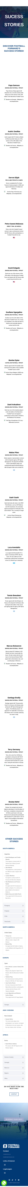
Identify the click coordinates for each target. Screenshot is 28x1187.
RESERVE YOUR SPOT (14, 1119)
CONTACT (14, 1094)
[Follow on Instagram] (9, 1180)
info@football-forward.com (8, 1157)
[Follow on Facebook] (15, 1180)
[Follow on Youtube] (18, 1180)
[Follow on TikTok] (12, 1180)
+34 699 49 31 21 (7, 1154)
